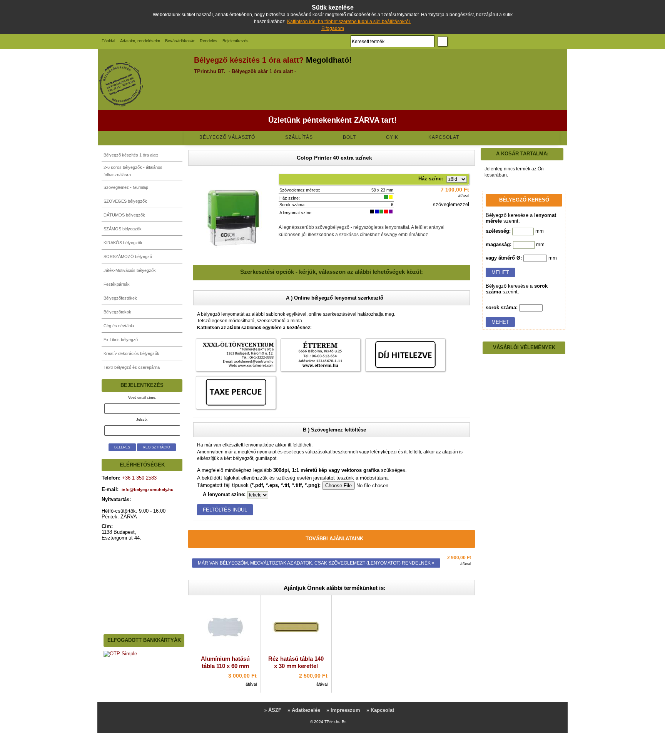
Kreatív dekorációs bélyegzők (131, 353)
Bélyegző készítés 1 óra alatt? (249, 60)
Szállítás (299, 137)
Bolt (349, 137)
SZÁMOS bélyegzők (123, 229)
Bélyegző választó (227, 137)
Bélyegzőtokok (117, 312)
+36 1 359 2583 (138, 478)
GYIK (392, 137)
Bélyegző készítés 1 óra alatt (131, 155)
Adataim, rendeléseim (140, 40)
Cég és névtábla (119, 325)
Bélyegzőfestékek (120, 298)
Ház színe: (430, 179)
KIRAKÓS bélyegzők (123, 242)
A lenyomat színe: (224, 494)
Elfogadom (332, 28)
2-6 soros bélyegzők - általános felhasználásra (133, 171)
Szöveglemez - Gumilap (126, 187)
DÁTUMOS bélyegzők (124, 215)
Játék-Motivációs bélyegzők (130, 270)
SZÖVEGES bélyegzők (125, 201)
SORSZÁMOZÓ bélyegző (128, 256)
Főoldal (108, 40)
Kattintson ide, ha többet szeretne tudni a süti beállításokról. (349, 21)
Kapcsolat (443, 137)
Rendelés (208, 40)
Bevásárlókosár (180, 40)
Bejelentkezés (235, 40)
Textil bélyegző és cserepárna (132, 367)
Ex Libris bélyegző (121, 339)
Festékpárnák (117, 284)
